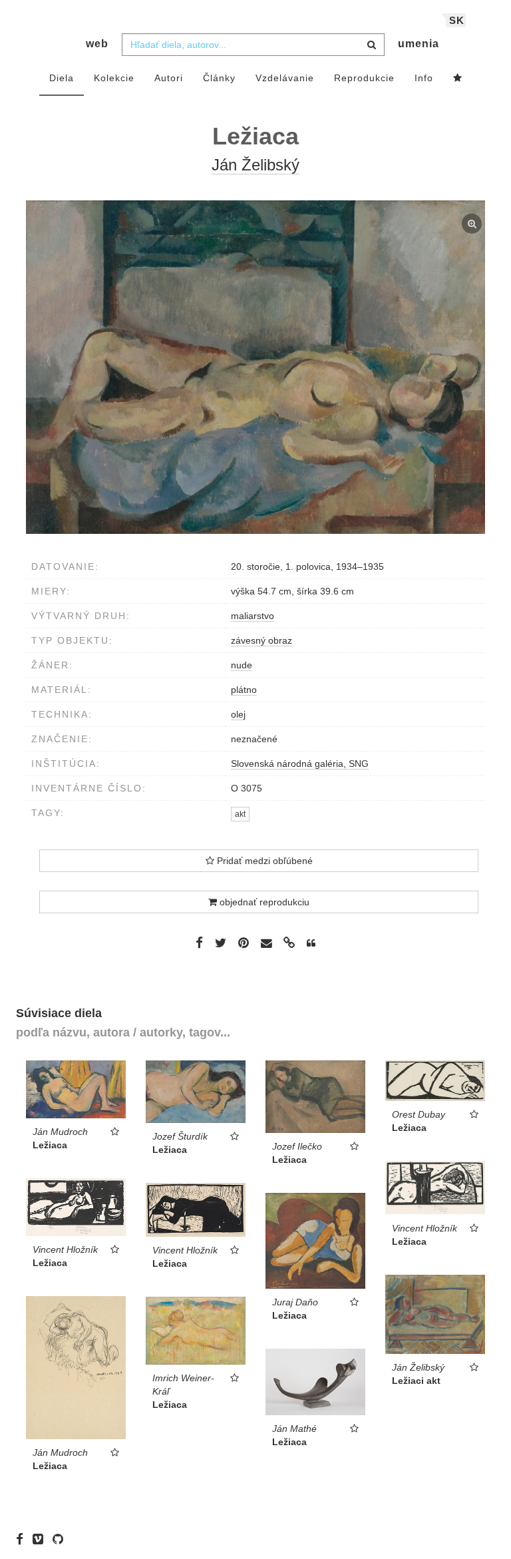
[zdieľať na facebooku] (199, 943)
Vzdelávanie (285, 78)
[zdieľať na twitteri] (220, 943)
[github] (61, 1539)
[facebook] (23, 1539)
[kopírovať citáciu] (311, 943)
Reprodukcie (364, 78)
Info (424, 78)
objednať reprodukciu (263, 902)
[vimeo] (41, 1539)
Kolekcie (114, 78)
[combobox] (253, 44)
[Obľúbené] (457, 78)
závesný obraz (261, 640)
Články (219, 78)
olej (238, 714)
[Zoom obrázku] (255, 366)
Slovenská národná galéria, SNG (300, 763)
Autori (168, 78)
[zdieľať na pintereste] (244, 943)
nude (241, 665)
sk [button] (456, 20)
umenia (418, 43)
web (97, 43)
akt (240, 814)
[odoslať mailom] (266, 944)
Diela (61, 78)
